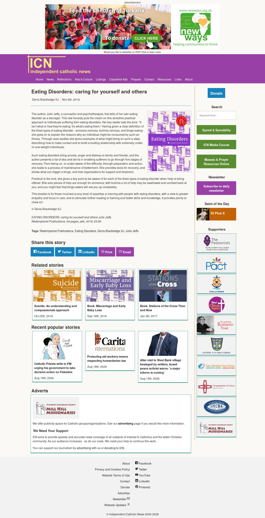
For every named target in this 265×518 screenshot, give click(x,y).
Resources (164, 79)
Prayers (136, 79)
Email (126, 252)
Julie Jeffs (132, 231)
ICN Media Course (216, 145)
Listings (101, 79)
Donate (216, 93)
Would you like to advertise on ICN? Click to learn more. (132, 52)
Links (178, 79)
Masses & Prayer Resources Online (216, 161)
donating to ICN (114, 448)
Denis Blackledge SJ (111, 231)
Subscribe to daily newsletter (216, 188)
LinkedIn (88, 252)
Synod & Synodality (216, 130)
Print (108, 252)
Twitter (66, 252)
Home (39, 79)
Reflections (64, 79)
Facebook (44, 252)
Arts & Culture (83, 79)
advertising (125, 423)
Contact (149, 79)
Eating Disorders (85, 231)
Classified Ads (118, 79)
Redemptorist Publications (56, 231)
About (189, 79)
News (50, 79)
